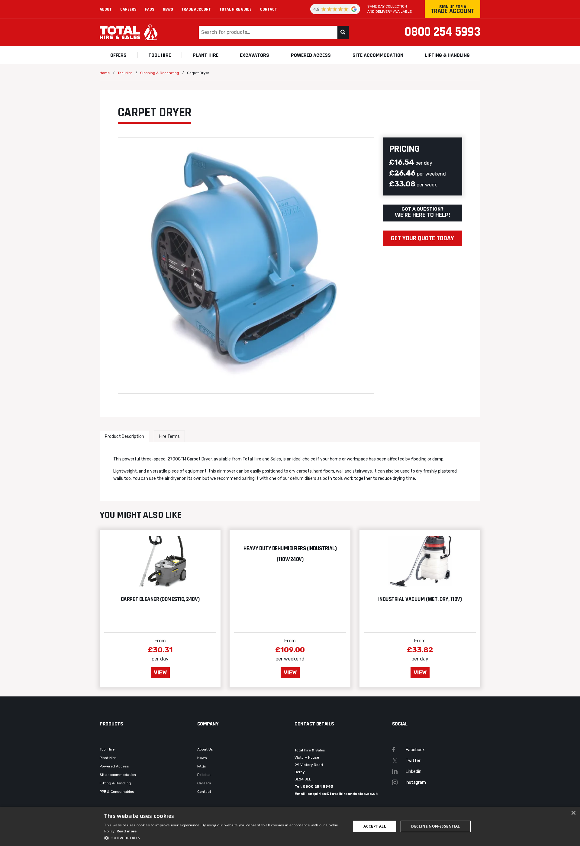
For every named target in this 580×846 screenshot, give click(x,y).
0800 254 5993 (442, 32)
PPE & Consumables (117, 791)
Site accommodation (378, 55)
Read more (127, 831)
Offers (118, 55)
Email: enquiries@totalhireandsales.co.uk (336, 794)
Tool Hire (159, 55)
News (168, 9)
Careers (128, 9)
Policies (204, 775)
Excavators (254, 55)
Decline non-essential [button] (435, 826)
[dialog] (290, 826)
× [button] (573, 813)
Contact (268, 9)
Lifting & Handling (447, 55)
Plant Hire (205, 55)
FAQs (149, 9)
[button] (223, 837)
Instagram (416, 782)
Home (105, 73)
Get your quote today (422, 238)
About (106, 9)
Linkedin (413, 771)
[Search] (343, 32)
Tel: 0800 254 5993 (314, 786)
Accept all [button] (374, 826)
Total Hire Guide (235, 9)
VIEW (160, 672)
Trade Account (196, 9)
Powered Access (311, 55)
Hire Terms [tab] (169, 436)
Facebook (415, 749)
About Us (205, 749)
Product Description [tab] (124, 436)
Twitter (413, 760)
